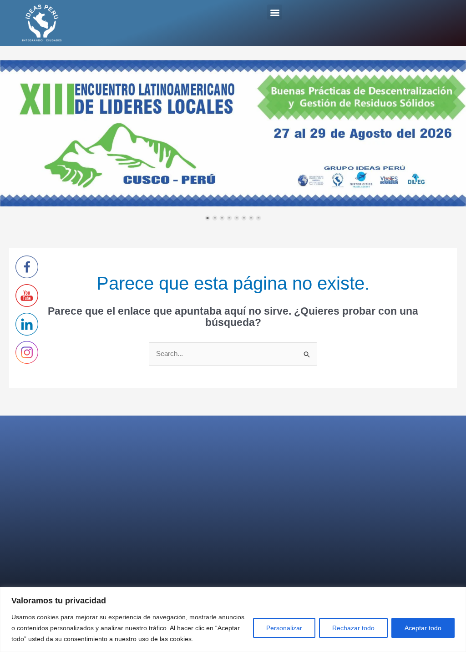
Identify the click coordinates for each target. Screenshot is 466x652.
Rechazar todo (353, 628)
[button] (274, 12)
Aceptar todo (423, 628)
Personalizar (284, 628)
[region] (233, 619)
